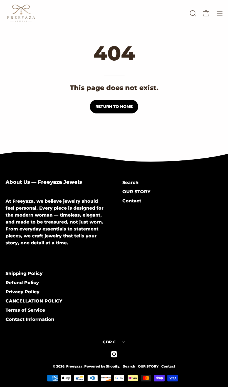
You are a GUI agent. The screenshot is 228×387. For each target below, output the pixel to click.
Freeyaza (74, 366)
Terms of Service (25, 310)
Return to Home (114, 106)
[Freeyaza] (39, 13)
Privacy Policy (22, 291)
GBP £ (109, 341)
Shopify (112, 366)
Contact (131, 201)
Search (130, 182)
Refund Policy (22, 282)
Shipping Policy (24, 273)
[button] (192, 13)
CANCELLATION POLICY (34, 301)
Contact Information (30, 319)
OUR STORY (136, 191)
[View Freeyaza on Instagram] (114, 354)
